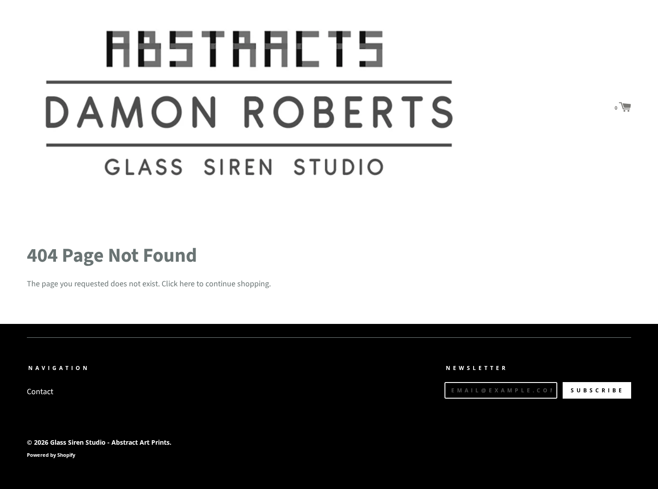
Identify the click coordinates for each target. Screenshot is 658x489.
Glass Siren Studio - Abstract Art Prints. (110, 442)
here (187, 283)
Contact (40, 391)
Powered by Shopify (51, 454)
